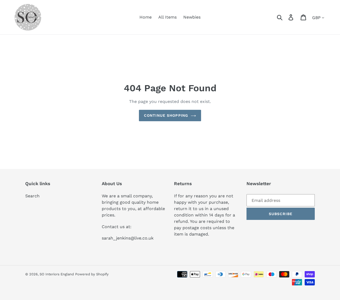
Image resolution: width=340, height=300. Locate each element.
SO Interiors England (57, 274)
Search (32, 195)
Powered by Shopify (92, 274)
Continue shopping (166, 115)
